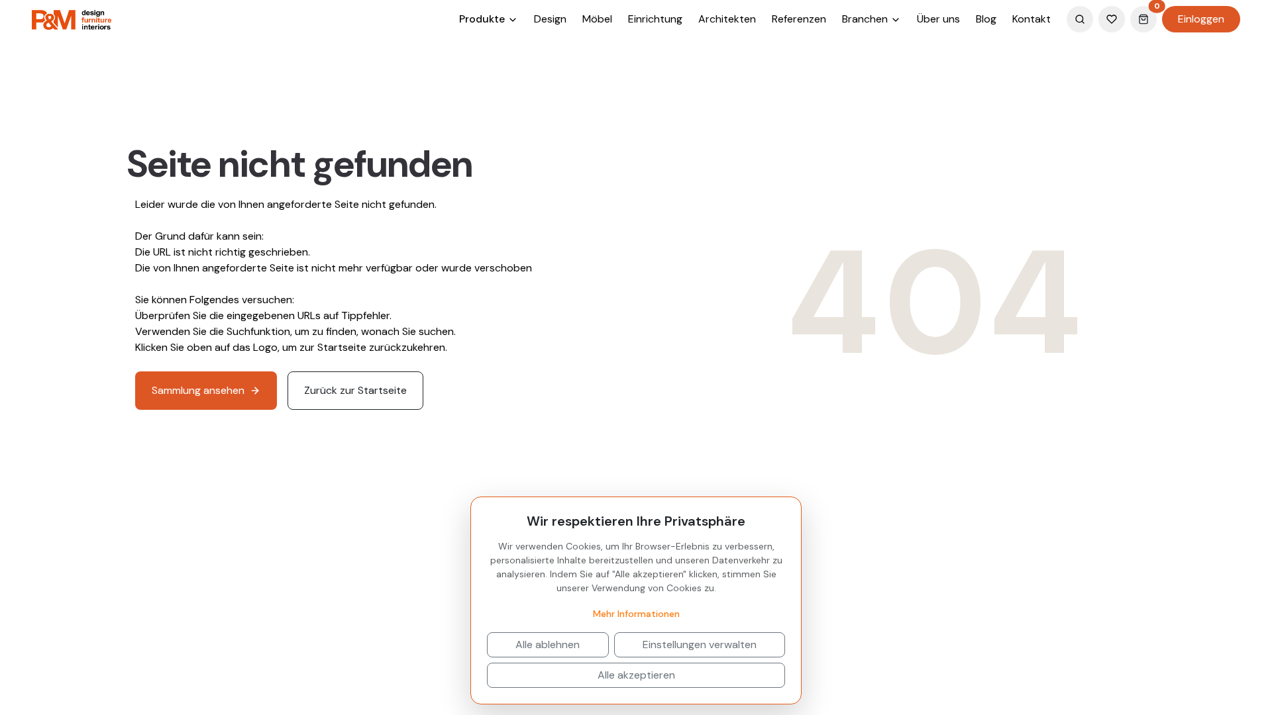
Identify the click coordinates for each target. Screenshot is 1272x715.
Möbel (597, 19)
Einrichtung (655, 19)
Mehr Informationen (636, 614)
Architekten (727, 19)
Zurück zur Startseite (355, 390)
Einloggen (1201, 19)
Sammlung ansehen (198, 390)
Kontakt (1031, 19)
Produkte (483, 19)
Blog (986, 19)
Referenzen (799, 19)
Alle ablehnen (547, 644)
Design (550, 19)
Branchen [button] (866, 19)
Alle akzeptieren (636, 675)
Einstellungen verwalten (700, 644)
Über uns (938, 19)
